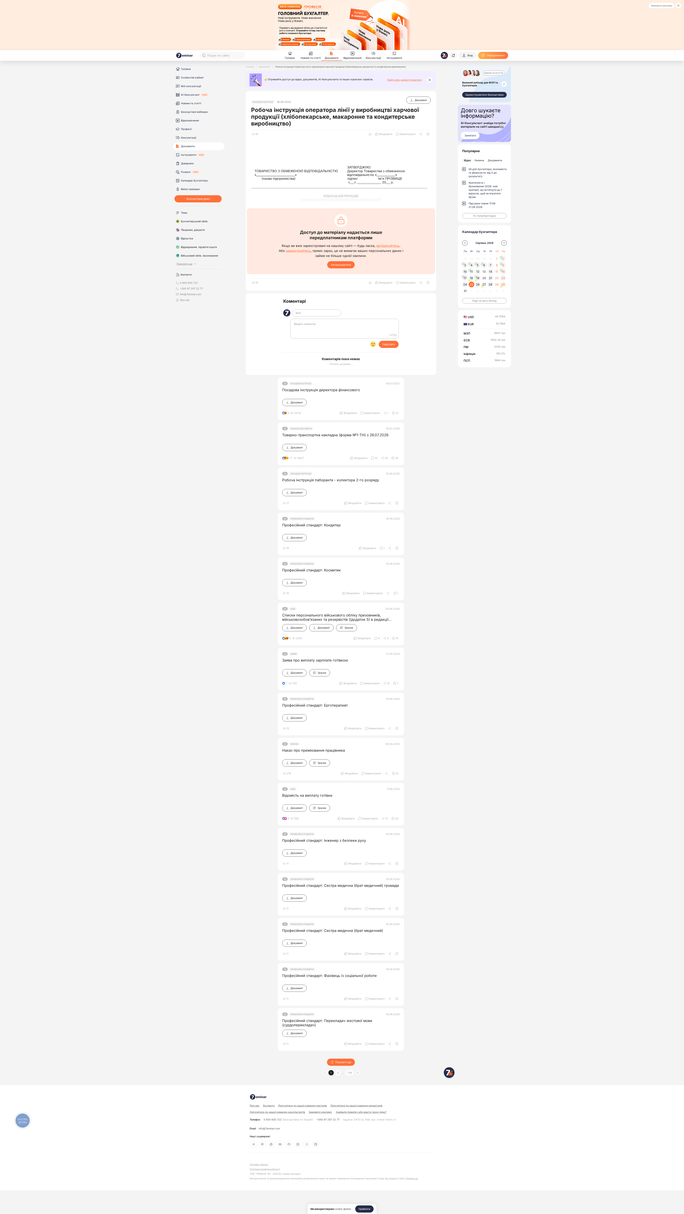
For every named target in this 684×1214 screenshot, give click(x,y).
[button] (357, 1072)
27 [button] (484, 284)
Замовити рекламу (661, 5)
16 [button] (503, 271)
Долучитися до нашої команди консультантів (277, 1112)
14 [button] (490, 271)
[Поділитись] (421, 134)
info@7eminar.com (269, 1128)
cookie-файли (343, 1209)
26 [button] (478, 284)
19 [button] (477, 278)
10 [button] (465, 271)
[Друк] (370, 134)
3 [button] (465, 265)
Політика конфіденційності (265, 1169)
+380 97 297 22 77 (327, 1119)
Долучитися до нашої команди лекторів (302, 1105)
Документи (495, 160)
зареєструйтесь (298, 250)
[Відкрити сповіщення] (453, 55)
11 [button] (471, 271)
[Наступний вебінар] (504, 84)
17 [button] (465, 278)
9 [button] (503, 265)
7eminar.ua (412, 1178)
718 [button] (349, 1072)
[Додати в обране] (428, 134)
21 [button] (490, 278)
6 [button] (484, 265)
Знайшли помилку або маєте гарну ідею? (361, 1112)
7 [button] (490, 265)
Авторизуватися (341, 264)
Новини (479, 160)
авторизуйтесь (388, 245)
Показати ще (343, 1062)
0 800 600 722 (288, 1119)
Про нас (185, 300)
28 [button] (490, 284)
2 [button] (338, 1072)
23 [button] (503, 278)
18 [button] (471, 278)
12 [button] (477, 271)
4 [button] (471, 265)
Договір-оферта (259, 1164)
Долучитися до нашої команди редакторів (356, 1105)
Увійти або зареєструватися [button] (404, 80)
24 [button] (465, 284)
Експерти (268, 1105)
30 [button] (503, 284)
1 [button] (331, 1072)
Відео (467, 160)
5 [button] (478, 265)
